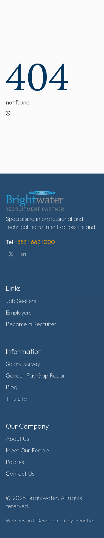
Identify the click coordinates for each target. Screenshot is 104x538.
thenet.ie (83, 520)
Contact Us (20, 473)
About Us (17, 438)
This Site (16, 398)
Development (51, 520)
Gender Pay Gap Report (36, 375)
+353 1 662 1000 (34, 241)
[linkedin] (23, 254)
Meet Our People (27, 450)
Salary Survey (23, 363)
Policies (15, 461)
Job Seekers (21, 300)
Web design (19, 520)
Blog (11, 387)
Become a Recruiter (31, 324)
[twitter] (11, 254)
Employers (18, 312)
